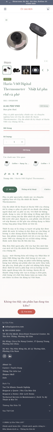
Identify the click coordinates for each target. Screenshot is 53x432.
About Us (7, 365)
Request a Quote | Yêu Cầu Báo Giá (19, 391)
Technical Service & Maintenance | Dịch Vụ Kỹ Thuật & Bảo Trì (25, 398)
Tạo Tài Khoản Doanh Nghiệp (16, 387)
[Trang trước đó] (42, 70)
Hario (7, 79)
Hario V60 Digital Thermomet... (30, 178)
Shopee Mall (8, 374)
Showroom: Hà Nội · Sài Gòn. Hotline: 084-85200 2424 (26, 2)
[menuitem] (26, 364)
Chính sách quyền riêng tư (33, 426)
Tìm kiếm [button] (28, 312)
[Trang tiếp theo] (47, 70)
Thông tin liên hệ (27, 429)
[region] (26, 2)
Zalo (5, 378)
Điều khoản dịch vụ (10, 429)
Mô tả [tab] (11, 189)
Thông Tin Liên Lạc (12, 371)
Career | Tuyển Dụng (12, 368)
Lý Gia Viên (14, 422)
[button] (47, 9)
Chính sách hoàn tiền (12, 426)
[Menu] (5, 9)
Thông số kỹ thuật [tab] (29, 189)
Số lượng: (7, 137)
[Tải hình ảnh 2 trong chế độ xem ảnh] (16, 70)
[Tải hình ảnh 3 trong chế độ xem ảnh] (26, 70)
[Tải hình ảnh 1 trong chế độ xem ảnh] (7, 70)
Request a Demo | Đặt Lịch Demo (18, 394)
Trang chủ (8, 178)
